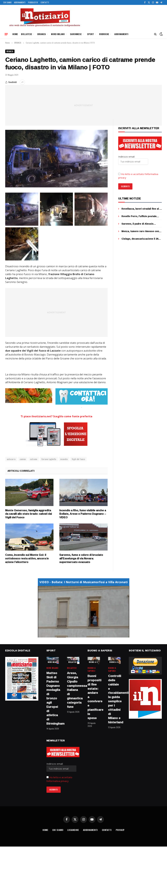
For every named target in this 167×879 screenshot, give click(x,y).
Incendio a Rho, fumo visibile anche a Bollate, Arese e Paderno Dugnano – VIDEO (82, 514)
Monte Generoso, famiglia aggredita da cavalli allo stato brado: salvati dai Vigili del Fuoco (28, 514)
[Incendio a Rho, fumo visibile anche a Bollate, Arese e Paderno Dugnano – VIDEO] (83, 492)
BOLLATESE (26, 34)
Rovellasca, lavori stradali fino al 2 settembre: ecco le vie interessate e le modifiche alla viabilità (141, 208)
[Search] (155, 34)
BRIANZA (41, 34)
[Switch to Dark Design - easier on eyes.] (161, 34)
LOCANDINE (73, 830)
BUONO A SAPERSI (96, 662)
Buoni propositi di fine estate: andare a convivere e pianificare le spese (94, 697)
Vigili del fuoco (78, 459)
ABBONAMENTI (19, 2)
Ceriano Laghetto (48, 459)
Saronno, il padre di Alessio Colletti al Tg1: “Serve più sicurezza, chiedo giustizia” (137, 223)
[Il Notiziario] (44, 17)
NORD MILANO (58, 34)
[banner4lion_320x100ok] (28, 395)
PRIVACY (120, 830)
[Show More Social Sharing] (22, 82)
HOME (15, 34)
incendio (64, 459)
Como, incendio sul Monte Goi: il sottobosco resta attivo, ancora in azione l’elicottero (27, 558)
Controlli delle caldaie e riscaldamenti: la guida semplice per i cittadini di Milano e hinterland (114, 699)
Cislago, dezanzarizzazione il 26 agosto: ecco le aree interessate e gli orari (141, 238)
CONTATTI (45, 2)
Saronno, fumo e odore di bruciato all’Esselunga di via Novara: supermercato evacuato (81, 558)
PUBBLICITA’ (33, 2)
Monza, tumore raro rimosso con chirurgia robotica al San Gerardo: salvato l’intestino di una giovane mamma (141, 231)
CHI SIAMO (7, 2)
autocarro (11, 459)
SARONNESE (76, 34)
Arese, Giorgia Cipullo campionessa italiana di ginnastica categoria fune (73, 690)
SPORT (90, 34)
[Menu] (6, 34)
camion (23, 459)
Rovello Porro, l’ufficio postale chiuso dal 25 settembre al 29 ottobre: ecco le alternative (139, 216)
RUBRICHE (104, 34)
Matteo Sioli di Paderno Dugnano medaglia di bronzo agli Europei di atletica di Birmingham (52, 698)
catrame (33, 459)
